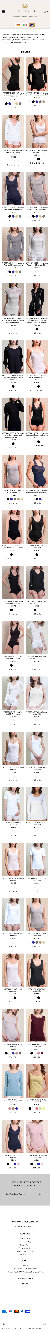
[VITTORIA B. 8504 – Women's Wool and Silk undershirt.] (13, 244)
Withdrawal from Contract (25, 1226)
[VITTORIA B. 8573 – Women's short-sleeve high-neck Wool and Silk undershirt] (13, 299)
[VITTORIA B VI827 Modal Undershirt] (13, 1081)
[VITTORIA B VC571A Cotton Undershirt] (37, 859)
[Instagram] (3, 1324)
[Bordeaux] (42, 1053)
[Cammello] (13, 1108)
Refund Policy (25, 1245)
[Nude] (22, 499)
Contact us (25, 1286)
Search (25, 1283)
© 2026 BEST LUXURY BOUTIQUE (14, 1328)
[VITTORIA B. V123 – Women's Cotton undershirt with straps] (37, 357)
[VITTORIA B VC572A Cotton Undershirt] (13, 914)
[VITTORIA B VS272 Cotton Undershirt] (13, 1136)
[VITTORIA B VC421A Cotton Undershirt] (13, 804)
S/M (10, 1057)
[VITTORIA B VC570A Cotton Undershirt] (13, 859)
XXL (17, 165)
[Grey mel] (20, 103)
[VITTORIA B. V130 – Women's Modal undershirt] (13, 471)
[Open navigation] (6, 11)
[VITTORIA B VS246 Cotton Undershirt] (37, 1081)
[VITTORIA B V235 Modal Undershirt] (13, 970)
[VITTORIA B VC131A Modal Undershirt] (37, 527)
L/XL (15, 1057)
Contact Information (25, 1251)
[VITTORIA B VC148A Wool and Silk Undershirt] (13, 693)
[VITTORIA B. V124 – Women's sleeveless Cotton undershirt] (37, 414)
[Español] (18, 25)
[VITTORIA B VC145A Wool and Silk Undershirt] (13, 637)
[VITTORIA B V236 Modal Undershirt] (37, 970)
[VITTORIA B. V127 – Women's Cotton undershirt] (37, 131)
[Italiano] (25, 25)
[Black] (6, 103)
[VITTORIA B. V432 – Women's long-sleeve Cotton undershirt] (13, 131)
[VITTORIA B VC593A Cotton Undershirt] (37, 693)
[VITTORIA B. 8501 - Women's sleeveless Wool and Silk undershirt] (13, 74)
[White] (13, 103)
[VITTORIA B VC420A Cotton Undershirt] (37, 748)
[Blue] (9, 103)
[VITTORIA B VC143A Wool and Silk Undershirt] (37, 582)
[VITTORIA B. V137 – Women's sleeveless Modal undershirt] (37, 471)
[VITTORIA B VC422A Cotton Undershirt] (37, 804)
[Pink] (37, 1108)
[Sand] (43, 101)
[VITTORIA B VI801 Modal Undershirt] (13, 1025)
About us (25, 1266)
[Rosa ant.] (16, 1053)
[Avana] (16, 103)
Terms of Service (25, 1248)
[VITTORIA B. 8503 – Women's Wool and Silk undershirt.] (37, 188)
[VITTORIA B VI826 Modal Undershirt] (37, 1025)
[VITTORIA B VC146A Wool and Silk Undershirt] (37, 637)
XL (11, 107)
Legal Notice (25, 1254)
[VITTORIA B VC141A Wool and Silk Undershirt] (13, 582)
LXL (39, 1002)
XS (30, 163)
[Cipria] (18, 1164)
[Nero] (13, 386)
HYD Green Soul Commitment (25, 1269)
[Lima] (43, 1108)
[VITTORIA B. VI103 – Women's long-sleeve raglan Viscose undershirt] (13, 357)
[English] (32, 25)
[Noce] (20, 1053)
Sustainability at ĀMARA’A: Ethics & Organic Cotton (25, 1272)
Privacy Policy (25, 1239)
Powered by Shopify (34, 1328)
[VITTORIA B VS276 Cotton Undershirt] (37, 1136)
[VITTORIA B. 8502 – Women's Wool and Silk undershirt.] (13, 188)
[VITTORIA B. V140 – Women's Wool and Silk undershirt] (13, 527)
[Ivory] (15, 554)
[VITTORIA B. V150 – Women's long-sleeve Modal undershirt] (37, 74)
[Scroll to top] (44, 1324)
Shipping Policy (25, 1242)
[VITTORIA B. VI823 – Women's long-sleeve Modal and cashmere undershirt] (13, 414)
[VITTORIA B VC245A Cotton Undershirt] (13, 748)
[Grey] (40, 101)
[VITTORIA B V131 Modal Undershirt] (37, 914)
